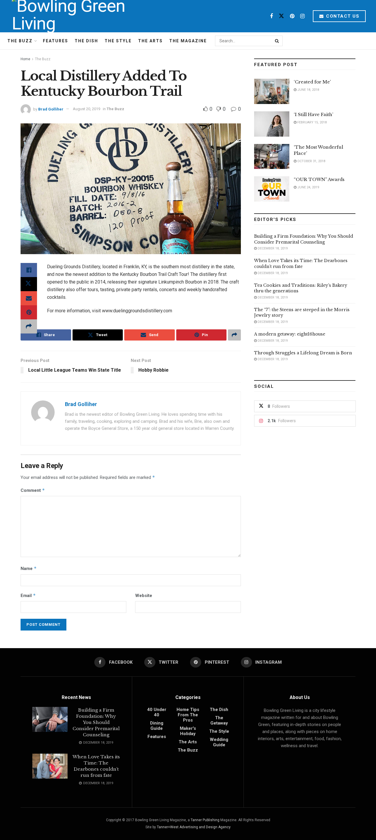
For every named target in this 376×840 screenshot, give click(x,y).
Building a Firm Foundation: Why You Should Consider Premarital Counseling (303, 239)
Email (28, 595)
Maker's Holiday (188, 731)
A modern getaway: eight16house (289, 334)
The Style (118, 40)
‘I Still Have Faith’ (313, 114)
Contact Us (342, 16)
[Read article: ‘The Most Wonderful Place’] (271, 156)
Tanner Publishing (205, 820)
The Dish (86, 40)
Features (55, 40)
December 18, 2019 (272, 248)
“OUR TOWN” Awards (319, 179)
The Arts (150, 40)
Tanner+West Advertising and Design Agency (194, 827)
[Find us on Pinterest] (292, 16)
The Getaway (219, 720)
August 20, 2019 (86, 109)
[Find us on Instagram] (302, 16)
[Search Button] (277, 41)
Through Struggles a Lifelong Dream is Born (303, 353)
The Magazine (188, 40)
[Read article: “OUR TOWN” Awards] (271, 189)
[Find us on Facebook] (271, 16)
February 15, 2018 (311, 122)
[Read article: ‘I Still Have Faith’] (271, 124)
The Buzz (20, 40)
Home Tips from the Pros (188, 715)
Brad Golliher (50, 109)
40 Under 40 (156, 712)
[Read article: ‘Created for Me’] (271, 91)
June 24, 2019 (307, 187)
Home (25, 59)
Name (29, 568)
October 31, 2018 (310, 161)
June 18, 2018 (307, 90)
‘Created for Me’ (312, 82)
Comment (33, 490)
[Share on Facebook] (29, 270)
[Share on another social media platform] (29, 326)
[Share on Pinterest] (29, 312)
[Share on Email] (29, 298)
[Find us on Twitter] (281, 16)
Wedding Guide (219, 742)
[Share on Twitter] (29, 284)
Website (143, 595)
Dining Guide (156, 725)
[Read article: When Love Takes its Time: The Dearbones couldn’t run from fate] (50, 766)
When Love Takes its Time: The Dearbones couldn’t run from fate (301, 263)
